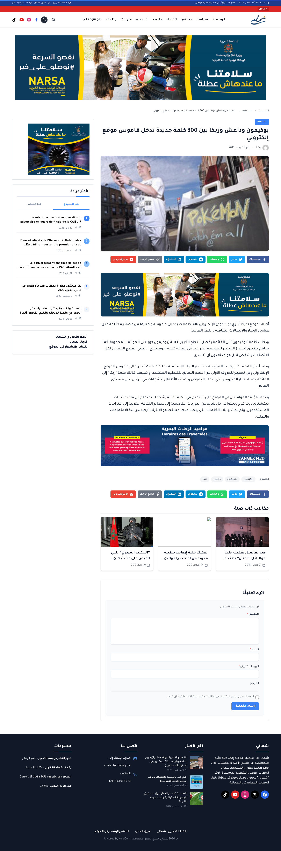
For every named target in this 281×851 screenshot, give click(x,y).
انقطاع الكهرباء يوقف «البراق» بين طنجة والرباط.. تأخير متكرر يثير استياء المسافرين (166, 761)
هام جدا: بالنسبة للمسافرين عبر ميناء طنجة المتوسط (167, 779)
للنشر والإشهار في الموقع (68, 347)
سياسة (202, 19)
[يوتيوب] (22, 20)
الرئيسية (218, 19)
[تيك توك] (14, 20)
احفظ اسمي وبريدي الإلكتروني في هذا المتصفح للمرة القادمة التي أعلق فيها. (210, 696)
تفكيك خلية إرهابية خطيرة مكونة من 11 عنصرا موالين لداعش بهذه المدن (186, 558)
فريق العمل (40, 3)
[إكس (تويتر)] (255, 794)
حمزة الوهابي (29, 758)
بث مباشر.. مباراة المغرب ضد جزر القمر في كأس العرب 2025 (51, 288)
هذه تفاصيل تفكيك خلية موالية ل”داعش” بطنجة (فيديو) (245, 558)
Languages (94, 19)
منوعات (126, 19)
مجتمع (187, 19)
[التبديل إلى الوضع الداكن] (44, 19)
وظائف (111, 19)
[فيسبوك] (36, 20)
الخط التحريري (59, 3)
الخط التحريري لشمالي (71, 337)
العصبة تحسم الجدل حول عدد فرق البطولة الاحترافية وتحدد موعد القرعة (165, 797)
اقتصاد (172, 19)
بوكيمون (232, 479)
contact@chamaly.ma (117, 765)
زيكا (205, 479)
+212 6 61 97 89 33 (120, 781)
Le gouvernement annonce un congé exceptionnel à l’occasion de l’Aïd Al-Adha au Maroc (49, 266)
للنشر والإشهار (20, 3)
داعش (217, 479)
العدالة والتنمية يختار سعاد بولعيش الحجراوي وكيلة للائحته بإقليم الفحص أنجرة (50, 311)
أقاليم (143, 19)
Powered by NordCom (116, 839)
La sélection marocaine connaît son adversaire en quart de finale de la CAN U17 (50, 220)
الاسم (254, 649)
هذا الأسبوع (71, 204)
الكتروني (248, 479)
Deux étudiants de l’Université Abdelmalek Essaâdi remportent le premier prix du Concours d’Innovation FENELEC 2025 (50, 243)
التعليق (253, 614)
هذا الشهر (35, 204)
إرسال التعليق (245, 706)
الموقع (254, 683)
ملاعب (157, 19)
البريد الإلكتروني (249, 666)
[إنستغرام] (29, 20)
